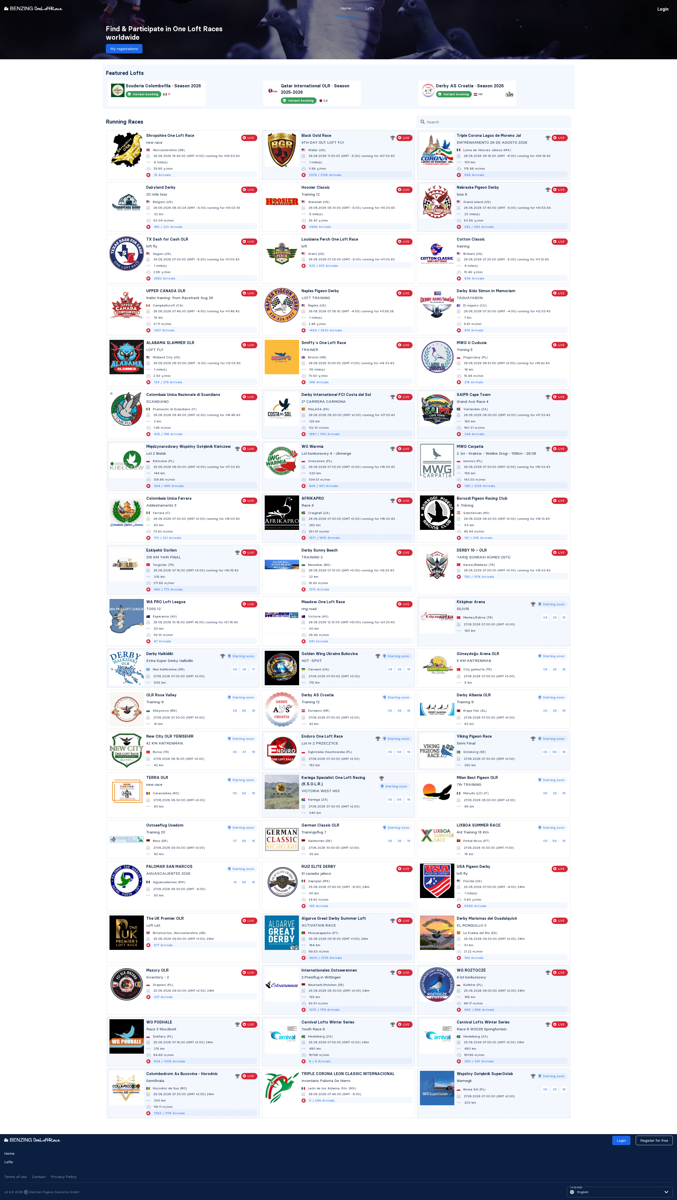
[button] (620, 1192)
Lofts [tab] (369, 8)
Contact (39, 1176)
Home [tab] (346, 8)
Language (576, 1187)
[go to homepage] (33, 8)
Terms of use (15, 1176)
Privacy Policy (64, 1176)
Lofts (8, 1162)
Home (9, 1153)
